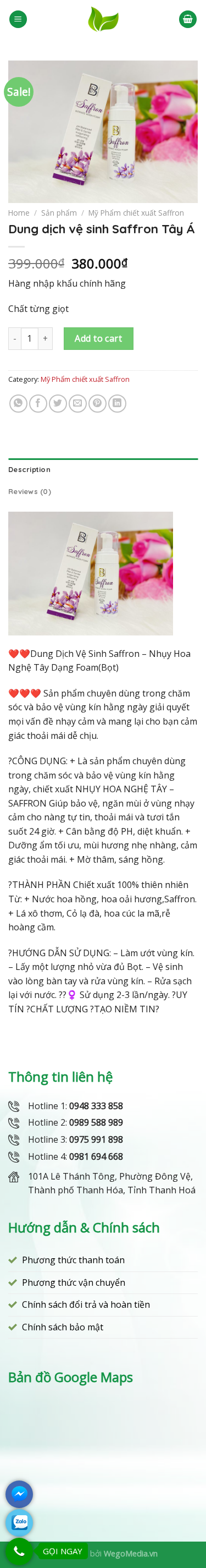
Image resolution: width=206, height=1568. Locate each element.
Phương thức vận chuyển (73, 1282)
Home (19, 212)
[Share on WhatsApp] (18, 403)
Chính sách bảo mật (62, 1327)
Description (29, 469)
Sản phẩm (59, 212)
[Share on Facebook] (38, 403)
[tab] (103, 469)
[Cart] (188, 19)
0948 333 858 (96, 1106)
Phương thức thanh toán (73, 1260)
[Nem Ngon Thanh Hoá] (103, 19)
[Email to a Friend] (78, 403)
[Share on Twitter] (58, 403)
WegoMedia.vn (131, 1553)
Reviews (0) (29, 491)
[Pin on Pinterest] (97, 403)
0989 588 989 (96, 1122)
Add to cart (98, 338)
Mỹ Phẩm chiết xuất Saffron (136, 212)
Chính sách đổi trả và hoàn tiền (86, 1304)
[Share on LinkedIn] (117, 403)
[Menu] (18, 19)
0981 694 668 (96, 1156)
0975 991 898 (96, 1139)
